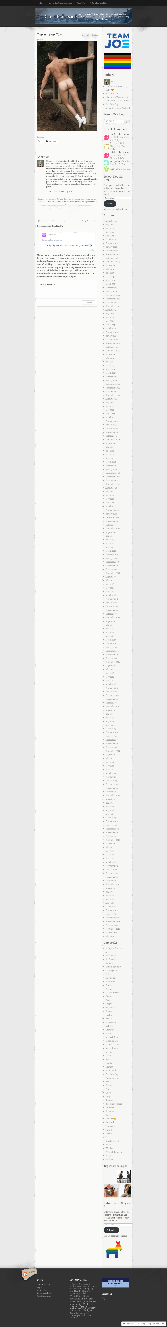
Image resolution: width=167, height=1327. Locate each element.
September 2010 (113, 928)
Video (108, 1144)
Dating (109, 974)
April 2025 (110, 280)
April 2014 (110, 769)
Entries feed (42, 1290)
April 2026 (110, 235)
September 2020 (113, 484)
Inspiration (111, 1022)
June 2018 (110, 584)
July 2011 (109, 891)
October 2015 (111, 702)
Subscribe (111, 1230)
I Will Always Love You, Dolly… (119, 139)
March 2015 (111, 728)
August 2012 (111, 843)
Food (108, 1000)
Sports (108, 1115)
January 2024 (111, 335)
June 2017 (110, 628)
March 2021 (111, 461)
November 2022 (113, 387)
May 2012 (110, 854)
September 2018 (113, 573)
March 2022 (111, 417)
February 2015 (112, 732)
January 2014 (111, 780)
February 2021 (112, 465)
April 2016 (110, 680)
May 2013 (110, 810)
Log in (39, 1287)
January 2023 (111, 380)
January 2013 (111, 825)
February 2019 (112, 554)
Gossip (109, 1011)
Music (108, 1055)
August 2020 (111, 487)
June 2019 (110, 539)
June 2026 (110, 228)
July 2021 (109, 447)
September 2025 (113, 261)
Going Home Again (89, 221)
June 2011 (110, 895)
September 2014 (113, 750)
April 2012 (110, 858)
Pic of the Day (44, 201)
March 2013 (111, 817)
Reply (91, 250)
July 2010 (110, 936)
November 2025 (113, 254)
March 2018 (111, 595)
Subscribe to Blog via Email (117, 1204)
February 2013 (112, 821)
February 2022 (112, 421)
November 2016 (112, 654)
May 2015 (110, 721)
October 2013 (111, 791)
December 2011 (112, 873)
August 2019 (111, 532)
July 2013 (109, 802)
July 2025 (110, 269)
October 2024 (112, 302)
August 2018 (111, 576)
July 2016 (109, 669)
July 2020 (110, 491)
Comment (88, 302)
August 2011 (111, 888)
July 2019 (109, 535)
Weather (109, 1148)
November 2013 (112, 788)
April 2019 (110, 547)
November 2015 (112, 699)
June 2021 (110, 450)
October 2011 (111, 880)
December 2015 (112, 695)
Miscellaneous (112, 1040)
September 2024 (113, 306)
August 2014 (111, 754)
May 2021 (110, 454)
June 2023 (110, 361)
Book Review (111, 955)
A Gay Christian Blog (98, 3)
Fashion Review (112, 992)
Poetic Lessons (112, 1077)
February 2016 (112, 687)
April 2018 (110, 591)
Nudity (109, 1063)
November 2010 (113, 921)
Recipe (108, 1096)
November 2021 (112, 432)
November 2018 (112, 565)
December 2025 (113, 250)
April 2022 (110, 413)
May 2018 (110, 587)
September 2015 (113, 706)
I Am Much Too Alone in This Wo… (118, 157)
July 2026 (110, 224)
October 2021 (111, 435)
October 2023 (112, 346)
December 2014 (112, 739)
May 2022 (110, 409)
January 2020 (111, 513)
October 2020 (112, 480)
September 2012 (113, 839)
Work (108, 1155)
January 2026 (111, 246)
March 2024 (111, 328)
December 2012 (112, 828)
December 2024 (113, 295)
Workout (110, 1159)
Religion (109, 1100)
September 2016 (113, 661)
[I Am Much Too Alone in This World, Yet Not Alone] (124, 1191)
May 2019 (110, 543)
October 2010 (112, 925)
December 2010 (113, 917)
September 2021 (113, 439)
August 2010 (111, 932)
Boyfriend (110, 959)
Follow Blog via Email (113, 178)
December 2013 (112, 784)
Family (109, 985)
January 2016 (111, 691)
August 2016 (111, 665)
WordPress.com (44, 1296)
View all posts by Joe (62, 191)
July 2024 (110, 313)
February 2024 (112, 332)
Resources (110, 1107)
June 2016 (110, 673)
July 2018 (109, 580)
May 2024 (110, 321)
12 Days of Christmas (115, 948)
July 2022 (110, 402)
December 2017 (112, 606)
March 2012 (111, 862)
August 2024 (111, 309)
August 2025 (111, 265)
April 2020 (110, 502)
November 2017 (112, 610)
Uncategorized (112, 1140)
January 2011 (111, 914)
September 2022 (113, 395)
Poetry (108, 1081)
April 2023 (110, 369)
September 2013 (113, 795)
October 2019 (111, 524)
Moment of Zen (113, 1044)
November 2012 (112, 832)
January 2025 (111, 291)
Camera (109, 962)
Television (110, 1126)
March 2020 (111, 506)
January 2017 (111, 647)
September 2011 (113, 884)
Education (110, 981)
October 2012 (111, 836)
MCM (108, 1033)
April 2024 (110, 324)
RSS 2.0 (94, 201)
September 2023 (113, 350)
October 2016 (111, 658)
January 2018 (111, 602)
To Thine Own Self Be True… (120, 163)
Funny (108, 1003)
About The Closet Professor (60, 3)
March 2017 (111, 639)
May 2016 (110, 676)
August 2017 (111, 621)
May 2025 (110, 276)
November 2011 (112, 876)
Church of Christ (113, 966)
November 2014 (112, 743)
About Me (81, 3)
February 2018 (112, 598)
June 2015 (110, 717)
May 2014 (110, 765)
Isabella (109, 1025)
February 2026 (112, 243)
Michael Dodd (112, 1037)
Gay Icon (110, 1007)
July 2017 (109, 624)
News (108, 1059)
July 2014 (109, 758)
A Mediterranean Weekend (118, 108)
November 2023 (113, 343)
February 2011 (112, 910)
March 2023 (111, 372)
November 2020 (113, 476)
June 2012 (110, 851)
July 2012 (109, 847)
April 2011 (110, 902)
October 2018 (111, 569)
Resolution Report (114, 1103)
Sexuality (110, 1111)
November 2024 (113, 298)
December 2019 (112, 517)
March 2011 (111, 906)
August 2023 (111, 354)
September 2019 (113, 528)
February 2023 (112, 376)
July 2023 (110, 358)
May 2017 (110, 632)
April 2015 (110, 725)
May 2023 (110, 365)
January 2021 (111, 469)
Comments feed (44, 1293)
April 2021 (110, 458)
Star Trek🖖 (111, 1118)
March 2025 (111, 283)
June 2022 (110, 406)
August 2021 (111, 443)
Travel (108, 1137)
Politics (109, 1085)
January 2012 (111, 869)
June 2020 (110, 495)
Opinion (109, 1066)
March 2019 (111, 550)
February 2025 (112, 287)
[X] (104, 1299)
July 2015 (109, 713)
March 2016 (111, 684)
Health (109, 1014)
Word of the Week (114, 1152)
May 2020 (110, 498)
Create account (43, 1284)
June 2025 (110, 272)
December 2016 (112, 650)
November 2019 (112, 521)
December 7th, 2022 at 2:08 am (52, 240)
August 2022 (111, 398)
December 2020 (113, 472)
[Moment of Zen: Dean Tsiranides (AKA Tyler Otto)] (124, 1177)
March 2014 (111, 773)
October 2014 (111, 747)
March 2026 (111, 239)
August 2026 (111, 220)
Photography (111, 1070)
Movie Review (112, 1048)
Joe (41, 39)
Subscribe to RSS (29, 1274)
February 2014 (112, 776)
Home (42, 3)
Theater (109, 1129)
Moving (109, 1052)
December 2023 (113, 339)
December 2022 (113, 384)
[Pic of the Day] (110, 1191)
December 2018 (112, 561)
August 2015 (111, 710)
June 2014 (110, 762)
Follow (110, 203)
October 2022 (112, 391)
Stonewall (110, 1122)
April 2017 (110, 636)
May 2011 (110, 899)
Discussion (110, 977)
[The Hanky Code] (110, 1177)
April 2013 (110, 813)
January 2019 (111, 558)
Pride (108, 1089)
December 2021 (112, 428)
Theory (109, 1133)
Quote (108, 1092)
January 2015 (111, 736)
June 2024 (110, 317)
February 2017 (112, 643)
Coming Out (111, 970)
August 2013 (111, 799)
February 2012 (112, 865)
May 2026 (110, 232)
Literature (110, 1029)
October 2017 (111, 613)
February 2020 (112, 510)
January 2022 (111, 424)
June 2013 (110, 806)
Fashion (109, 989)
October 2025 (112, 258)
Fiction (109, 996)
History (109, 1018)
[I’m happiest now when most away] (51, 221)
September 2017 (113, 617)
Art (107, 951)
